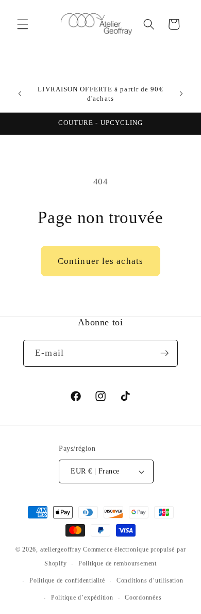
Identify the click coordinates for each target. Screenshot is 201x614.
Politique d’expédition (82, 597)
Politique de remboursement (117, 563)
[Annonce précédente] (20, 94)
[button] (22, 24)
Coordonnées (143, 597)
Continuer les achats (100, 261)
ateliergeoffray (60, 549)
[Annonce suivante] (181, 94)
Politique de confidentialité (67, 580)
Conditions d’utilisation (149, 580)
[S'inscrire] (164, 353)
